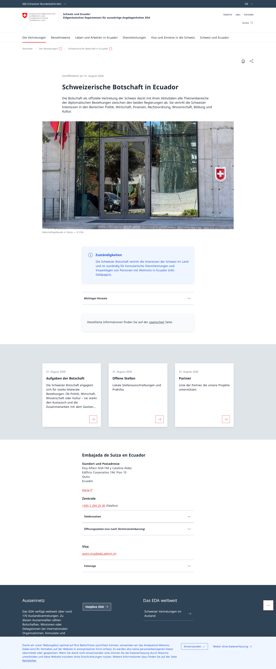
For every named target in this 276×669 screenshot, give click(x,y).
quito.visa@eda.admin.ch (99, 554)
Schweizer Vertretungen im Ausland (162, 613)
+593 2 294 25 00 (93, 506)
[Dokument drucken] (243, 61)
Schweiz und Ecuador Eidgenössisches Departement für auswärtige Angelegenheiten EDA (106, 15)
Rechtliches (29, 660)
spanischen (156, 322)
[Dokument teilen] (251, 61)
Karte (85, 490)
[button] (34, 37)
